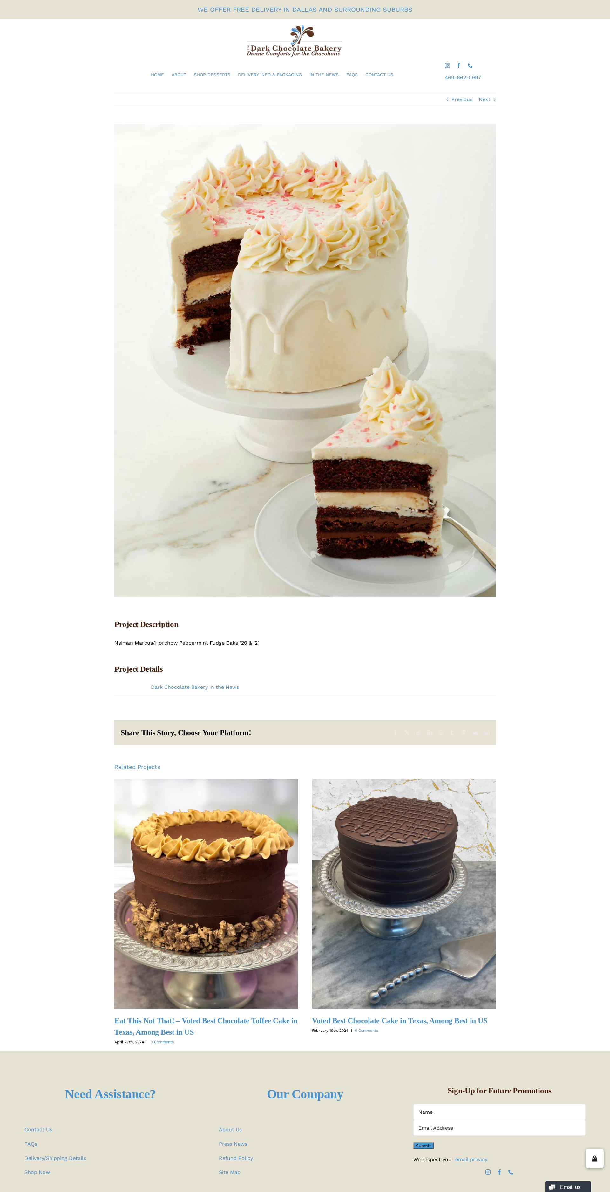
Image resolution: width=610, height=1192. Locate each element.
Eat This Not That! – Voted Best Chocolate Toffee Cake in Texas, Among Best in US (206, 894)
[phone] (470, 65)
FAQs (30, 1144)
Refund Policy (236, 1158)
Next (485, 99)
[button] (595, 1158)
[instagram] (447, 65)
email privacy (471, 1159)
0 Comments (162, 1042)
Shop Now (37, 1172)
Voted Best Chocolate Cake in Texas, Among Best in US (403, 894)
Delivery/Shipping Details (55, 1158)
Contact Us (38, 1130)
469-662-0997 (463, 77)
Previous (461, 99)
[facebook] (458, 65)
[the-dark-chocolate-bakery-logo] (294, 28)
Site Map (230, 1172)
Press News (233, 1144)
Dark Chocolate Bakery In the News (195, 687)
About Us (230, 1130)
